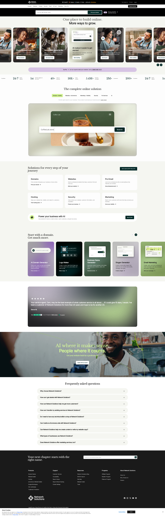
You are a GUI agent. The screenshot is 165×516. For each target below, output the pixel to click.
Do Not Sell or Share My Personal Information (57, 507)
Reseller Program (106, 476)
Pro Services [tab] (105, 95)
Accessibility (56, 476)
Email (50, 6)
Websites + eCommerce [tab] (71, 95)
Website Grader (81, 481)
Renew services (132, 6)
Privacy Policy (34, 507)
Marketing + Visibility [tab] (85, 95)
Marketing (60, 6)
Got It (131, 511)
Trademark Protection (33, 489)
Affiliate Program (106, 474)
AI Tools (55, 6)
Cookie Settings (56, 484)
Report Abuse (56, 479)
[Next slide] (136, 234)
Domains (29, 6)
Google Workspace (33, 484)
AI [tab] (111, 95)
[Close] (163, 511)
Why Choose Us (124, 477)
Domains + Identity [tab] (57, 95)
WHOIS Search (81, 476)
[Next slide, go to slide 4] (161, 65)
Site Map (79, 479)
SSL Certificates (32, 487)
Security (45, 6)
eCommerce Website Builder (35, 481)
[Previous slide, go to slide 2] (158, 65)
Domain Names (32, 474)
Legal (29, 507)
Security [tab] (96, 95)
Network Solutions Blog (83, 474)
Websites (35, 6)
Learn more (104, 100)
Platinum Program (106, 479)
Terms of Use (41, 507)
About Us (122, 475)
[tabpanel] (82, 126)
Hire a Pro (66, 6)
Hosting (40, 6)
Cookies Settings (122, 511)
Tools (78, 484)
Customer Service (57, 474)
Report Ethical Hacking (58, 481)
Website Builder (32, 476)
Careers (122, 480)
